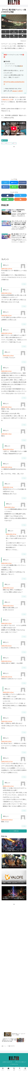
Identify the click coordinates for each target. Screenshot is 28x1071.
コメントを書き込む (14, 831)
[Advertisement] (14, 162)
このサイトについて (7, 1062)
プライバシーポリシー (20, 1062)
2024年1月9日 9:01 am (6, 661)
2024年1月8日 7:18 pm (6, 433)
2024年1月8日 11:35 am (8, 355)
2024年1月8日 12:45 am (6, 268)
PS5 (15, 143)
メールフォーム (14, 1064)
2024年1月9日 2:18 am (6, 623)
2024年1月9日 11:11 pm (8, 587)
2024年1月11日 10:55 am (7, 819)
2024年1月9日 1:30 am (9, 507)
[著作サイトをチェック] (7, 195)
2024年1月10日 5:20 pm (8, 605)
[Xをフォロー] (20, 195)
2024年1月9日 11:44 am (6, 721)
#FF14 (5, 81)
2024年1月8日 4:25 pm (6, 407)
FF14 (4, 143)
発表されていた (6, 99)
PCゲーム (10, 143)
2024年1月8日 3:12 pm (6, 371)
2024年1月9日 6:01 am (6, 645)
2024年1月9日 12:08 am (6, 467)
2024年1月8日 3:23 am (6, 293)
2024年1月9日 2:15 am (6, 563)
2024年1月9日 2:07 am (11, 534)
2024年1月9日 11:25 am (8, 692)
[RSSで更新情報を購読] (20, 199)
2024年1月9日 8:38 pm (6, 741)
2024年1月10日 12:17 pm (7, 761)
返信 (24, 284)
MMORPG (5, 140)
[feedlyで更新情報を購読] (7, 199)
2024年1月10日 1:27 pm (8, 786)
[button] (14, 36)
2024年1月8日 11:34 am (6, 333)
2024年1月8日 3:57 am (6, 315)
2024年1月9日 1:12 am (8, 487)
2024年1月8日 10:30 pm (8, 449)
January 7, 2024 (16, 91)
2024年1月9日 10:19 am (6, 676)
